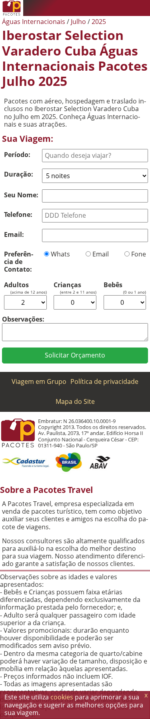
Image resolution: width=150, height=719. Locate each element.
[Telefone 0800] (78, 8)
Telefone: (18, 214)
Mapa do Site (75, 401)
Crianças (67, 285)
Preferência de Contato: (18, 262)
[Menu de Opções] (142, 8)
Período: (17, 154)
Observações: (23, 319)
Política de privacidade (104, 381)
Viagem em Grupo (39, 381)
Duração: (18, 174)
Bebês (113, 285)
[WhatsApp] (94, 8)
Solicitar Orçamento (75, 355)
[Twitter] (110, 8)
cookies (61, 697)
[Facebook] (126, 8)
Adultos (16, 285)
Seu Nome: (21, 195)
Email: (14, 234)
